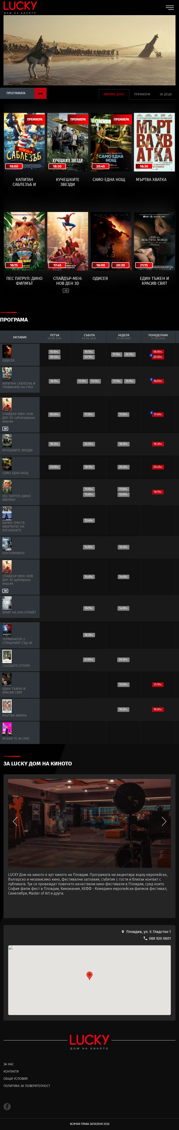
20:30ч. (157, 357)
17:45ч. (157, 414)
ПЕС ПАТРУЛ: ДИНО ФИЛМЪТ (24, 281)
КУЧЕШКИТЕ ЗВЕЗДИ (67, 182)
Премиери (142, 94)
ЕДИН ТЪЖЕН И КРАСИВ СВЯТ (154, 281)
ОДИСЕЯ (100, 278)
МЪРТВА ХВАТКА (151, 179)
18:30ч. (158, 444)
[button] (168, 50)
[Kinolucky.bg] (20, 7)
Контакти (11, 1071)
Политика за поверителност (26, 1086)
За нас (8, 1064)
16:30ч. (158, 709)
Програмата (16, 93)
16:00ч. (157, 381)
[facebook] (7, 1106)
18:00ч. (157, 351)
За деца (166, 94)
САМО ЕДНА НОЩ (109, 179)
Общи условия (15, 1079)
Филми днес (114, 94)
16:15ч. (158, 491)
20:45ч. (158, 467)
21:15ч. (158, 684)
